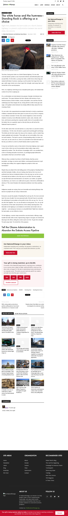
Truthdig (48, 473)
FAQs (26, 468)
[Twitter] (60, 1)
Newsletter (6, 463)
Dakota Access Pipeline (12, 289)
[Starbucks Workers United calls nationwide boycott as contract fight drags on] (8, 342)
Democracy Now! (50, 470)
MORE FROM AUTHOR (21, 313)
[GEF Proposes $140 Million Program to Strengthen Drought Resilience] (22, 382)
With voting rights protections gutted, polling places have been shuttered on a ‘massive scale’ (10, 306)
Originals (47, 5)
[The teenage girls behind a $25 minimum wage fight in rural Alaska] (22, 342)
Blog (4, 468)
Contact (27, 473)
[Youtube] (63, 1)
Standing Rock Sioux (37, 289)
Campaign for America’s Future (54, 465)
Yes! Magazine (11, 37)
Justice (10, 12)
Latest (41, 5)
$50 (20, 277)
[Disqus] (23, 426)
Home (5, 460)
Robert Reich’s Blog (51, 460)
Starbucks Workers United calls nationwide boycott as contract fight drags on (58, 74)
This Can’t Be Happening (52, 463)
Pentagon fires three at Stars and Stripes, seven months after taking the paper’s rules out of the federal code (22, 373)
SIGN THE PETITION (23, 236)
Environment (4, 12)
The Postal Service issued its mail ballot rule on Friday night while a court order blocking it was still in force (37, 373)
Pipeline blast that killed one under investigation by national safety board (35, 306)
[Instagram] (58, 1)
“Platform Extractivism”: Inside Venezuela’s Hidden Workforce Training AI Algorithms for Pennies (22, 331)
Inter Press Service (51, 475)
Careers (27, 465)
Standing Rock (28, 289)
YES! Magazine (50, 478)
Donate (53, 5)
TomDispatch (49, 468)
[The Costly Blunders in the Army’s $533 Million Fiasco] (48, 67)
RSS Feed (5, 473)
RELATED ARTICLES (8, 313)
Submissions (28, 470)
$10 (7, 277)
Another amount (11, 282)
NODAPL (21, 289)
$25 (14, 277)
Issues (36, 5)
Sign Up (58, 5)
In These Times (50, 480)
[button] (63, 5)
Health (3, 367)
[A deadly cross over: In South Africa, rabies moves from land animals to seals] (8, 384)
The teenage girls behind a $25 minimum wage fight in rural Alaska (22, 350)
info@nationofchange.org (32, 508)
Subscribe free (10, 252)
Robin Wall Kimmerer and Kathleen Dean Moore (15, 34)
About (26, 460)
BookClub (6, 470)
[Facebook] (55, 1)
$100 (27, 277)
